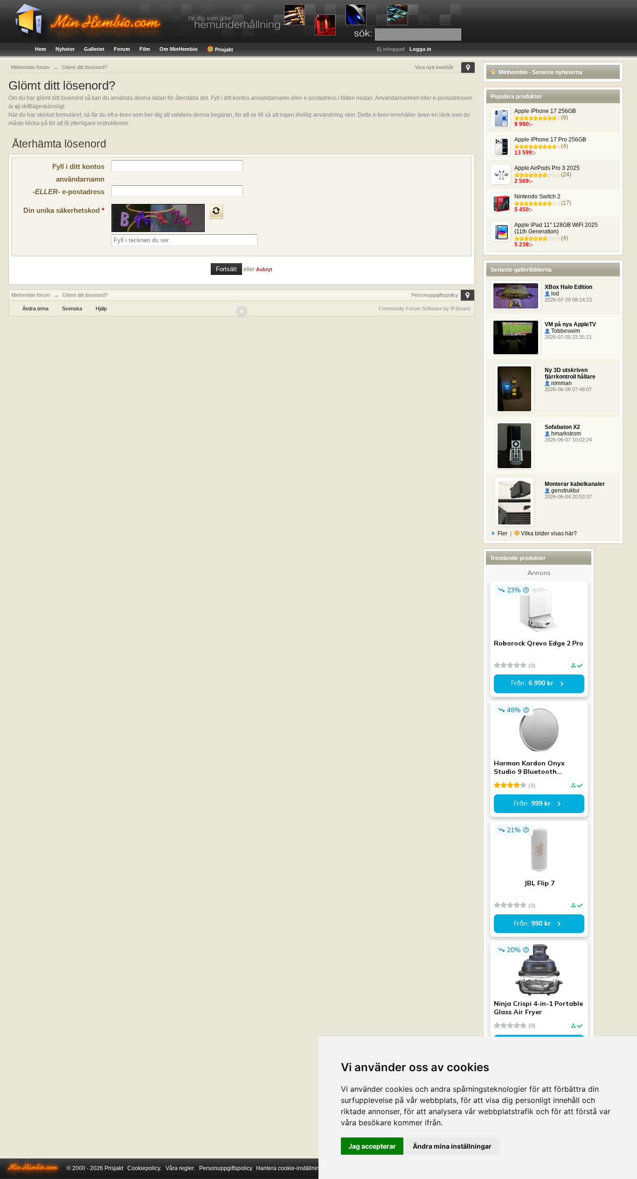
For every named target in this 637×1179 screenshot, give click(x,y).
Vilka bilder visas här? (548, 533)
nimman (561, 383)
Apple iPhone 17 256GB (545, 111)
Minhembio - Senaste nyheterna (539, 72)
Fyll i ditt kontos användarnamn (78, 172)
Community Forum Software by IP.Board (424, 308)
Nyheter (65, 49)
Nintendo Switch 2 (537, 196)
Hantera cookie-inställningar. (292, 1168)
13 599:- (525, 152)
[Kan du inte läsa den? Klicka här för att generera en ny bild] (216, 211)
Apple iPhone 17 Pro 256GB (550, 139)
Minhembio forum (30, 295)
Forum (122, 49)
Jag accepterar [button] (372, 1146)
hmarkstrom (565, 433)
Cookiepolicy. (144, 1168)
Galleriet (94, 49)
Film (144, 49)
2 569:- (523, 181)
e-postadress (68, 192)
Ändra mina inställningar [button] (452, 1146)
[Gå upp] (241, 311)
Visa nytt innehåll (434, 67)
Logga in (420, 49)
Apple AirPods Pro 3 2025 (547, 168)
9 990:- (523, 124)
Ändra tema (35, 308)
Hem (40, 49)
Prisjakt (223, 49)
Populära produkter (516, 96)
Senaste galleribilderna (521, 270)
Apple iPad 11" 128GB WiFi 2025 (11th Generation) (556, 228)
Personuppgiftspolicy (434, 295)
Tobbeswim (565, 331)
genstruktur (565, 490)
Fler (502, 533)
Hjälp (101, 308)
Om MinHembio (178, 49)
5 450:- (523, 209)
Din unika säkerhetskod (63, 210)
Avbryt (264, 269)
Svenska (72, 308)
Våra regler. (180, 1168)
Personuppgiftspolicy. (226, 1168)
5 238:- (523, 244)
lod (554, 293)
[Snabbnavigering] (468, 67)
